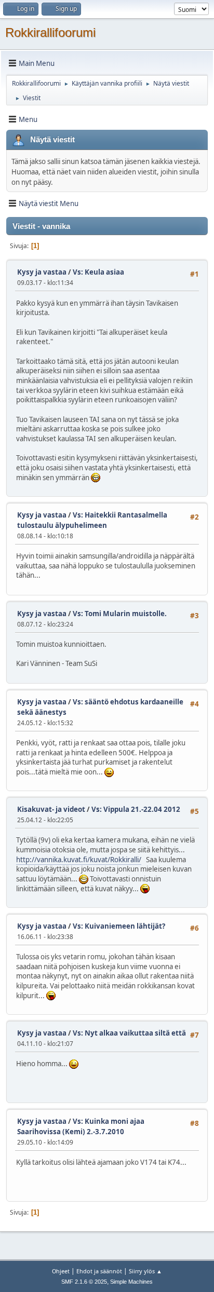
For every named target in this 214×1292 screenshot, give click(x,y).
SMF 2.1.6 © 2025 (84, 1282)
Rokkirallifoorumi (50, 32)
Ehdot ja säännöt (99, 1271)
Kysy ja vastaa (41, 272)
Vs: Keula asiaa (98, 272)
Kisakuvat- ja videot (51, 809)
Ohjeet (61, 1271)
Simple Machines (131, 1282)
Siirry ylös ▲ (145, 1271)
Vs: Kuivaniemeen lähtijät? (119, 926)
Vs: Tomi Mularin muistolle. (120, 613)
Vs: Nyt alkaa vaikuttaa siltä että (129, 1033)
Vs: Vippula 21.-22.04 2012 (135, 809)
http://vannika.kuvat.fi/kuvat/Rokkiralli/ (78, 859)
